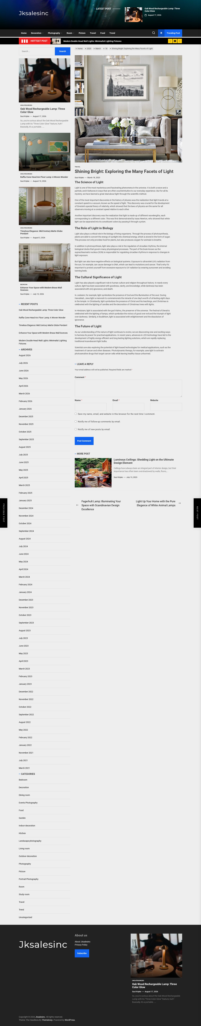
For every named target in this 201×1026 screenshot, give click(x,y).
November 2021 (26, 753)
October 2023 (25, 615)
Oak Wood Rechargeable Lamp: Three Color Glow (41, 310)
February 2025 (25, 493)
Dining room (24, 795)
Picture (82, 33)
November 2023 (26, 607)
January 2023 (25, 684)
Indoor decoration (27, 825)
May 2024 (23, 562)
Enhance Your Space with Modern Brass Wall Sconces (43, 333)
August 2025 (25, 447)
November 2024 (26, 516)
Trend (112, 33)
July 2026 (23, 363)
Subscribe (82, 953)
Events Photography (28, 803)
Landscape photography (30, 841)
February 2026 (25, 401)
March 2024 (24, 577)
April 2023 (23, 661)
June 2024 (24, 554)
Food (102, 33)
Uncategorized (25, 917)
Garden (22, 818)
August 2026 (25, 355)
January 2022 (25, 745)
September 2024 (26, 531)
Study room (24, 894)
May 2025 (23, 470)
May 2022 (23, 730)
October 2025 (25, 432)
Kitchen (22, 833)
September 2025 (26, 439)
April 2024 (23, 569)
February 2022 (25, 737)
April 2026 (23, 386)
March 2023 (24, 669)
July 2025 (23, 455)
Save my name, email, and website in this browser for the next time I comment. (116, 414)
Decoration (36, 33)
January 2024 (25, 592)
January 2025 (25, 500)
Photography (54, 33)
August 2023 (25, 630)
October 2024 (25, 523)
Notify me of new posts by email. (94, 429)
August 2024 (25, 539)
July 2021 (23, 760)
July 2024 (23, 546)
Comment (80, 377)
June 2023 (24, 646)
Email (116, 400)
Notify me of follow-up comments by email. (99, 421)
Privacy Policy (81, 945)
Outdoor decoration (28, 856)
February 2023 (25, 676)
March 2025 (24, 485)
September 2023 (26, 623)
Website (154, 400)
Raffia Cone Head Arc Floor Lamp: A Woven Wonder (44, 177)
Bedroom (23, 780)
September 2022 (26, 714)
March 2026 (24, 394)
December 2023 (26, 600)
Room (69, 33)
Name (78, 400)
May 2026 (23, 378)
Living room (24, 848)
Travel (93, 33)
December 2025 (26, 416)
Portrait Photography (28, 879)
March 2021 (24, 768)
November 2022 (26, 699)
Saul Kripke (79, 178)
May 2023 (23, 653)
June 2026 (24, 371)
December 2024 (26, 508)
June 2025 (24, 462)
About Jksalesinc (82, 941)
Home (24, 33)
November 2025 (26, 424)
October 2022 (25, 707)
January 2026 (25, 409)
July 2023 (23, 638)
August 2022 (25, 722)
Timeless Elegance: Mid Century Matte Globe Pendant (43, 325)
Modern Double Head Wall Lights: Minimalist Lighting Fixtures (43, 342)
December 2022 (26, 691)
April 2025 (23, 478)
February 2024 (25, 585)
